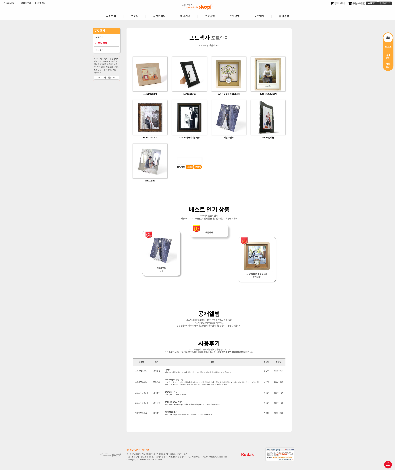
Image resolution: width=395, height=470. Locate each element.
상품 (388, 37)
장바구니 (339, 3)
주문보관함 (359, 3)
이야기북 (185, 16)
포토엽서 (100, 49)
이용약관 (145, 450)
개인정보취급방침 (133, 450)
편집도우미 (25, 3)
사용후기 (388, 65)
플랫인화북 (159, 16)
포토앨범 (234, 16)
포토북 (134, 16)
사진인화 (111, 16)
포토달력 (210, 16)
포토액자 (259, 16)
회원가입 (386, 3)
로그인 (373, 3)
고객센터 (41, 3)
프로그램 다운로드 (106, 77)
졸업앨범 (284, 16)
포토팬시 (100, 37)
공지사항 (10, 3)
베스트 (388, 47)
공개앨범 (388, 56)
